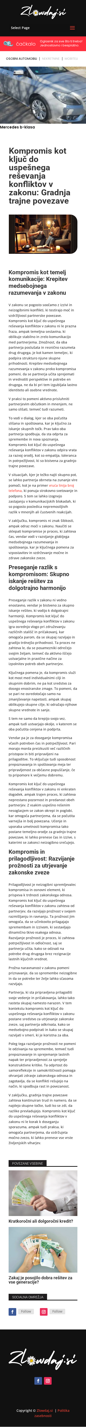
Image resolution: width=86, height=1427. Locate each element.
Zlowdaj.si (45, 1410)
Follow (26, 1311)
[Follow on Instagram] (44, 1312)
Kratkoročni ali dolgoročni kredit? (41, 1221)
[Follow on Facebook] (12, 1312)
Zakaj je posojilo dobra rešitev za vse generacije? (40, 1280)
